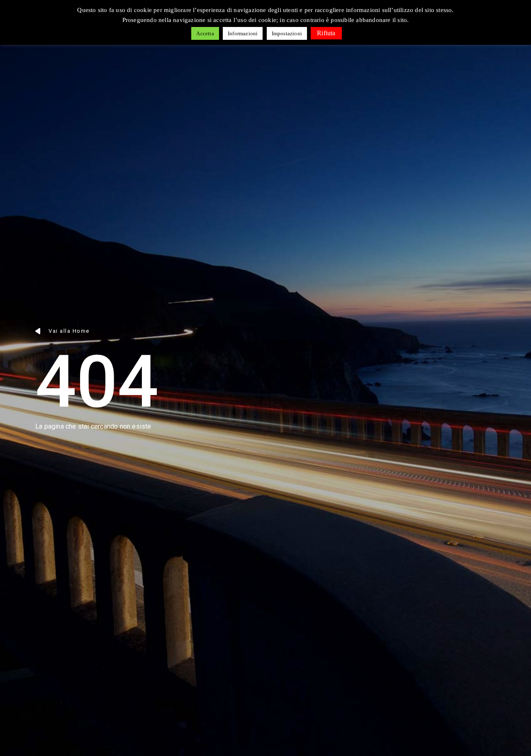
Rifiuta (326, 33)
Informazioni (243, 33)
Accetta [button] (205, 33)
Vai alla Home (69, 331)
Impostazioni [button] (287, 33)
